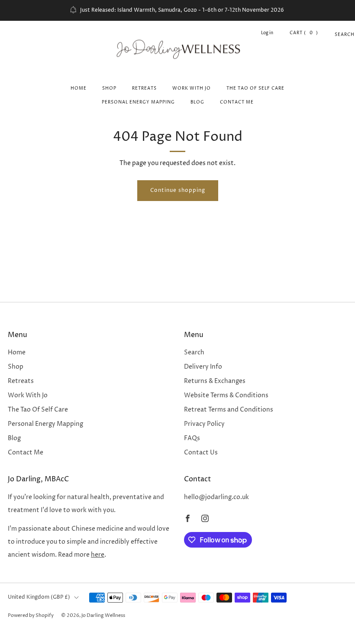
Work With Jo (191, 88)
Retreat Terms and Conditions (228, 410)
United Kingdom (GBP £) (39, 597)
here (97, 555)
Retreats (144, 88)
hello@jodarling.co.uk (216, 497)
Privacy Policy (204, 424)
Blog (197, 102)
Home (79, 88)
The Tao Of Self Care (255, 88)
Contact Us (201, 453)
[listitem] (177, 10)
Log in (267, 33)
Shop (109, 88)
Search (338, 35)
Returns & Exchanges (214, 381)
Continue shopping (177, 190)
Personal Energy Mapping (138, 102)
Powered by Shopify (31, 615)
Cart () (304, 33)
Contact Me (237, 102)
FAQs (192, 438)
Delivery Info (203, 367)
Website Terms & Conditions (226, 395)
